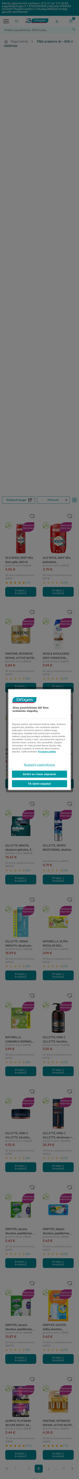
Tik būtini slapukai (39, 783)
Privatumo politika (47, 751)
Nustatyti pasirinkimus (39, 764)
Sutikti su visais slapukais (39, 774)
